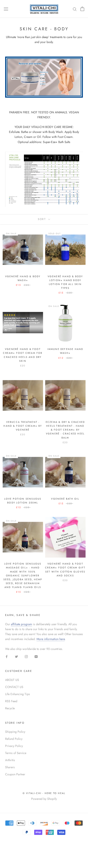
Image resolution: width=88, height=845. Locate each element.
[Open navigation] (6, 9)
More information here (51, 639)
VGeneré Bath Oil (65, 498)
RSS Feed (11, 701)
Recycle (10, 708)
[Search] (75, 9)
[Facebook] (6, 656)
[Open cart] (82, 9)
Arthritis (10, 760)
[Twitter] (16, 656)
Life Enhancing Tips (17, 694)
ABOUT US (12, 680)
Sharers (10, 767)
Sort (42, 219)
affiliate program (21, 624)
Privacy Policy (14, 746)
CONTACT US (14, 687)
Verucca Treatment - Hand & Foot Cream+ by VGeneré (22, 425)
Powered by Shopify (44, 799)
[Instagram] (26, 656)
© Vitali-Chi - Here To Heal (44, 793)
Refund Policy (13, 739)
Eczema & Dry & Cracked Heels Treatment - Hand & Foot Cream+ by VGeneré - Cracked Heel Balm (65, 429)
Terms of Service (15, 753)
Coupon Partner (15, 774)
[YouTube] (36, 656)
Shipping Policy (15, 732)
